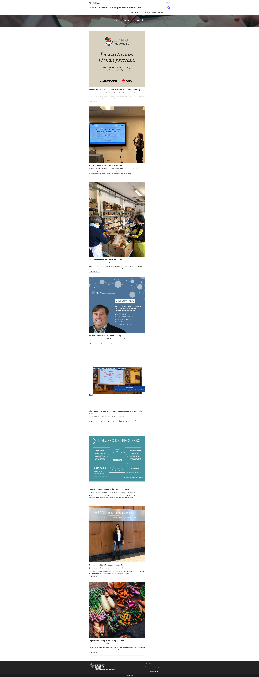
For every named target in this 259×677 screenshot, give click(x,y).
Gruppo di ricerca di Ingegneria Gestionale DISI (115, 7)
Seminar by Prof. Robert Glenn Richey (105, 335)
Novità (124, 92)
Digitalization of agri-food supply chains (106, 641)
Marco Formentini (95, 92)
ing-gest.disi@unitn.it (153, 671)
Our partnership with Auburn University (106, 565)
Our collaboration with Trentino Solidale (106, 260)
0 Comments (132, 92)
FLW (122, 263)
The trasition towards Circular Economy (106, 165)
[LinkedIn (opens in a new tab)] (168, 2)
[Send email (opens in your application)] (169, 2)
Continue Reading (95, 101)
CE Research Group (117, 92)
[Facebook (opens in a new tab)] (164, 2)
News (121, 168)
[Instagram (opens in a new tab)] (166, 2)
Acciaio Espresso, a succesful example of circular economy (114, 89)
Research (126, 168)
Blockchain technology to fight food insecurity (109, 489)
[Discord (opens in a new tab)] (168, 7)
